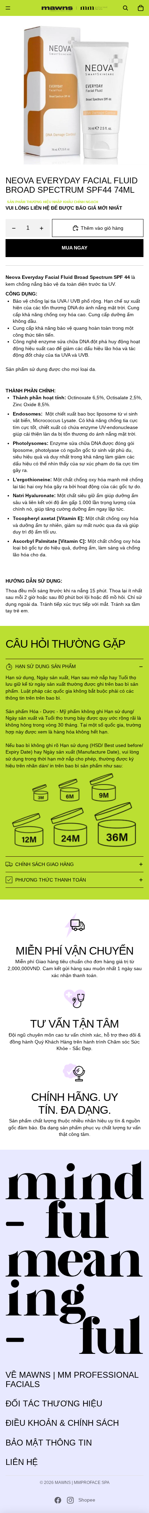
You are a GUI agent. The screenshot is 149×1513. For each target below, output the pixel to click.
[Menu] (8, 8)
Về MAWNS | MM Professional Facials (72, 1379)
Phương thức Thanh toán (50, 880)
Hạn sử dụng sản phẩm (45, 666)
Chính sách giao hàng (44, 864)
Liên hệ (22, 1462)
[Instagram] (70, 1500)
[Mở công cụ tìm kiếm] (125, 8)
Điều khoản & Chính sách (62, 1423)
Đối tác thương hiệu (54, 1403)
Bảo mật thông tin (49, 1442)
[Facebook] (58, 1500)
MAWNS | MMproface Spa (82, 1482)
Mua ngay (74, 247)
